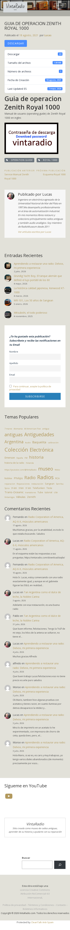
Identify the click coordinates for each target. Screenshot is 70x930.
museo (45, 468)
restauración (37, 484)
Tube (40, 492)
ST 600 (28, 488)
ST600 (21, 488)
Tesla (49, 488)
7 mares (8, 428)
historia (36, 457)
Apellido (13, 363)
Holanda (30, 463)
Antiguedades (39, 434)
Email (12, 374)
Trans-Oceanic (14, 492)
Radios (45, 477)
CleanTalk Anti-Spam (42, 922)
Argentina (14, 442)
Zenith (31, 497)
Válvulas (20, 497)
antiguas (13, 434)
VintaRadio (15, 6)
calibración (53, 442)
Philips (18, 478)
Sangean (49, 483)
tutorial (48, 492)
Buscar (26, 857)
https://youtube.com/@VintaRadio (20, 470)
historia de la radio (14, 462)
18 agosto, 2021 (28, 35)
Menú (60, 5)
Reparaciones (23, 484)
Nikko (57, 470)
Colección (16, 449)
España (20, 458)
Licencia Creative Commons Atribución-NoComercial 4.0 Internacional (35, 893)
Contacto (61, 905)
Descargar (16, 43)
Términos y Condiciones (41, 905)
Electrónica (41, 449)
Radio (30, 477)
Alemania (18, 428)
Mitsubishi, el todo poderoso (30, 312)
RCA (57, 478)
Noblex (8, 478)
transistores (30, 492)
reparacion (9, 484)
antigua (45, 428)
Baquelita (39, 442)
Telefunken (39, 488)
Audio (28, 442)
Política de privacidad (14, 905)
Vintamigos (9, 497)
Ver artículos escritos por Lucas (34, 231)
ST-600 (14, 488)
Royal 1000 (49, 160)
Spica (7, 488)
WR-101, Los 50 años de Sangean (33, 300)
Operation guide (21, 160)
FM (26, 458)
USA (56, 492)
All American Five (32, 428)
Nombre (13, 351)
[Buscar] (60, 865)
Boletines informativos (35, 909)
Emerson (9, 457)
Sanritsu (60, 484)
